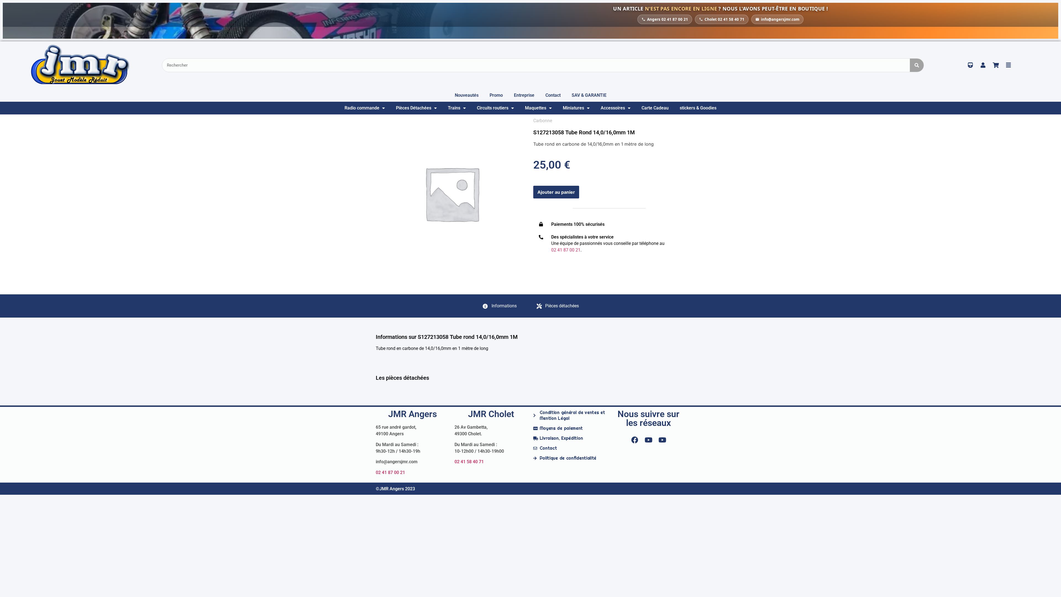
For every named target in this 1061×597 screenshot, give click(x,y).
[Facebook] (635, 440)
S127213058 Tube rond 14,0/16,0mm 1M (584, 132)
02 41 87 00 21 (390, 472)
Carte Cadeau (655, 108)
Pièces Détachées (413, 108)
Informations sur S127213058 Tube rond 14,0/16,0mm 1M (447, 337)
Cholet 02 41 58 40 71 (724, 19)
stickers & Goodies (698, 108)
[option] (452, 193)
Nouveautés (467, 95)
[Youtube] (648, 440)
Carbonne (542, 120)
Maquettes (535, 108)
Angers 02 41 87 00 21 (667, 19)
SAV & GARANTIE (589, 95)
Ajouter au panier (556, 192)
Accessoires (613, 108)
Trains (454, 108)
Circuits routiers (492, 108)
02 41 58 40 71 (469, 461)
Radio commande (362, 108)
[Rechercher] (917, 65)
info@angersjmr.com (780, 19)
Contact (553, 95)
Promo (496, 95)
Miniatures (573, 108)
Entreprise (524, 95)
